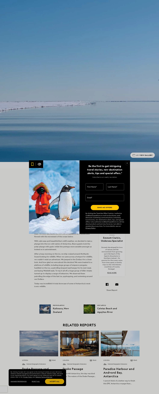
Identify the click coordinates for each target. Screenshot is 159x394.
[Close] (127, 163)
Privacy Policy (90, 228)
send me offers (104, 207)
